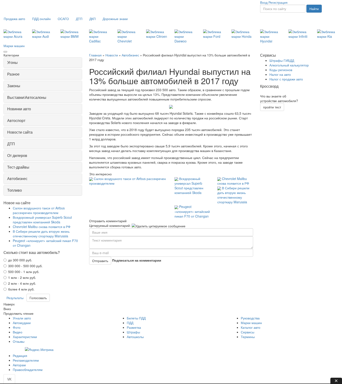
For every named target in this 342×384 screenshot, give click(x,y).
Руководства (250, 318)
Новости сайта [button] (20, 132)
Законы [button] (13, 85)
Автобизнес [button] (17, 178)
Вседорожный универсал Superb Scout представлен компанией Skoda (188, 185)
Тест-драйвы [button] (18, 167)
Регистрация (278, 2)
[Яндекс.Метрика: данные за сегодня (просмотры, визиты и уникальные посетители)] (39, 349)
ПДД (130, 322)
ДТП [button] (11, 143)
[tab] (43, 63)
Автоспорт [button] (16, 120)
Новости (111, 55)
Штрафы (133, 332)
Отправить (100, 260)
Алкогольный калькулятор (289, 65)
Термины (248, 336)
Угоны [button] (12, 62)
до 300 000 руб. (20, 260)
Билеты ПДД (136, 318)
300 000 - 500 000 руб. (25, 265)
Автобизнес (130, 55)
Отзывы (18, 341)
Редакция (20, 355)
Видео (17, 332)
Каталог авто (250, 327)
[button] (14, 18)
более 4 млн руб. (21, 289)
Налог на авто (280, 74)
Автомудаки (22, 322)
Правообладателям (28, 369)
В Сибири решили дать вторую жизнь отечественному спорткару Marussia (233, 195)
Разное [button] (13, 74)
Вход (264, 2)
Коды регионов (280, 69)
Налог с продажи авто (286, 79)
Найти (314, 8)
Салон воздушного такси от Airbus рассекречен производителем (39, 210)
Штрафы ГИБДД (281, 60)
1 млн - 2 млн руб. (22, 277)
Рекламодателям (26, 360)
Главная (95, 55)
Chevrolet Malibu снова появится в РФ (233, 181)
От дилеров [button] (17, 155)
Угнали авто (22, 318)
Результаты (15, 297)
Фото (16, 327)
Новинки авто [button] (19, 108)
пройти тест (272, 107)
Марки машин (14, 45)
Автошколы (135, 336)
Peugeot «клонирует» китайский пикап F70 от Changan (192, 211)
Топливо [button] (14, 190)
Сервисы (247, 332)
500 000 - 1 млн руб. (23, 271)
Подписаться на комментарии (136, 260)
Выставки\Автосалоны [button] (26, 97)
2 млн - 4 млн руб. (22, 283)
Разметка (134, 327)
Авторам (19, 365)
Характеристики (25, 336)
